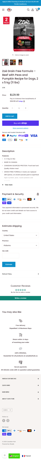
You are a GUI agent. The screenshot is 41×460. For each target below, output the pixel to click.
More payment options (20, 128)
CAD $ (5, 410)
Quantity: (5, 108)
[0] (37, 9)
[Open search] (28, 10)
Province (5, 241)
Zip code (5, 251)
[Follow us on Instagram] (7, 420)
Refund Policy (7, 274)
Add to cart (9, 116)
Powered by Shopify (8, 444)
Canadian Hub (11, 441)
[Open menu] (3, 10)
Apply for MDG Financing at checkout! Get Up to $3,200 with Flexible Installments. (20, 3)
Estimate (8, 264)
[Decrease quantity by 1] (12, 108)
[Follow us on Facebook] (3, 420)
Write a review (20, 298)
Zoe (3, 87)
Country (5, 231)
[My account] (32, 10)
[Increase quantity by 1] (25, 108)
